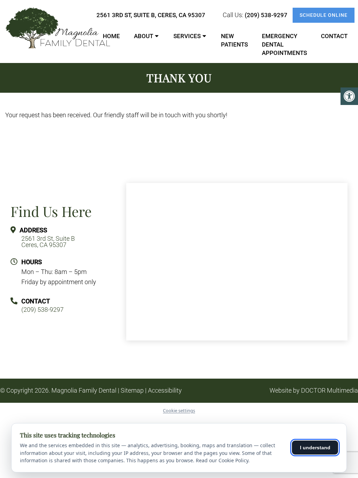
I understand (315, 447)
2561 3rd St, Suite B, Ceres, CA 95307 (150, 15)
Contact (334, 36)
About (143, 36)
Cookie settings (179, 410)
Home (111, 36)
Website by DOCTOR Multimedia (314, 390)
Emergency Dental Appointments (284, 44)
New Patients (234, 40)
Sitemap (132, 390)
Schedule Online (324, 15)
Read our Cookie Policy (222, 460)
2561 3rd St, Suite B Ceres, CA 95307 (48, 242)
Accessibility (165, 390)
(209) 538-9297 (266, 15)
